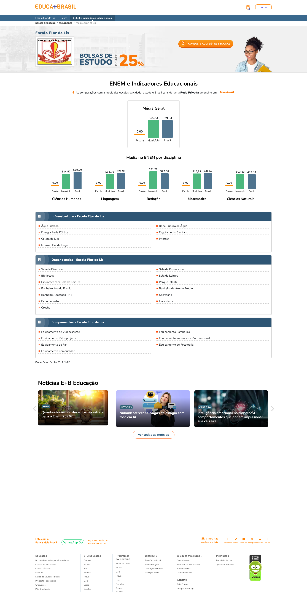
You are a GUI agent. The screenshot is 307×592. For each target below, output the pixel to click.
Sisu (86, 580)
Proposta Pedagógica (45, 580)
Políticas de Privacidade (188, 564)
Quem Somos (183, 560)
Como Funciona (184, 572)
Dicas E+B (151, 556)
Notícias (87, 572)
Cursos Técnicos (43, 568)
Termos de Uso (184, 568)
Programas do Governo (123, 557)
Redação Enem (152, 572)
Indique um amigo (185, 588)
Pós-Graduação (42, 589)
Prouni (87, 576)
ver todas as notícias (153, 435)
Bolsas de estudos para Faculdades (52, 560)
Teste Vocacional (153, 560)
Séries (64, 18)
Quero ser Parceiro (225, 564)
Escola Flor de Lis (45, 18)
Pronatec (120, 584)
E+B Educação (92, 556)
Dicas (86, 584)
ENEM (87, 564)
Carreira (87, 560)
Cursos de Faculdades (45, 564)
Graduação (40, 584)
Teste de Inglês (152, 564)
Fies (86, 568)
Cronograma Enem (154, 568)
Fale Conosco (183, 584)
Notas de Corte (123, 563)
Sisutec (119, 588)
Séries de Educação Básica (47, 576)
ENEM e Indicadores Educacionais (92, 18)
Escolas (39, 572)
